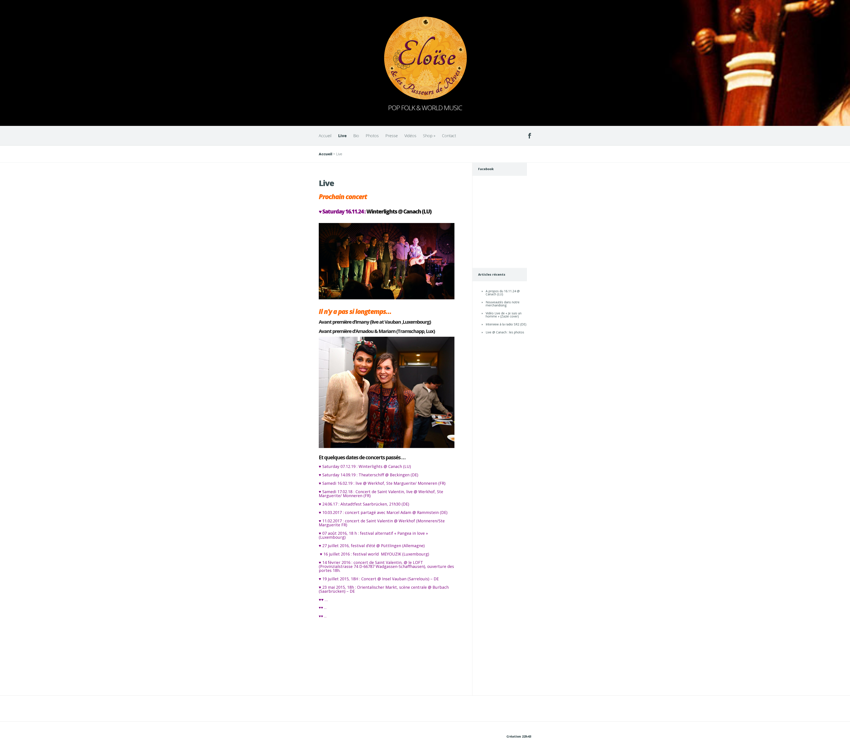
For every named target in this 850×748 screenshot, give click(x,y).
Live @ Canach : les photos (505, 332)
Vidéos (410, 135)
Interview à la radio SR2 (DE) (506, 324)
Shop (429, 135)
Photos (372, 135)
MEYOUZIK (391, 554)
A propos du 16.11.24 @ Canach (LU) (503, 292)
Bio (356, 135)
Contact (449, 135)
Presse (391, 135)
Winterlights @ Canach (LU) (398, 211)
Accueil (325, 135)
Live (342, 135)
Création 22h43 (518, 736)
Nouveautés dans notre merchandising (503, 303)
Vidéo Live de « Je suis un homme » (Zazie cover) (504, 314)
